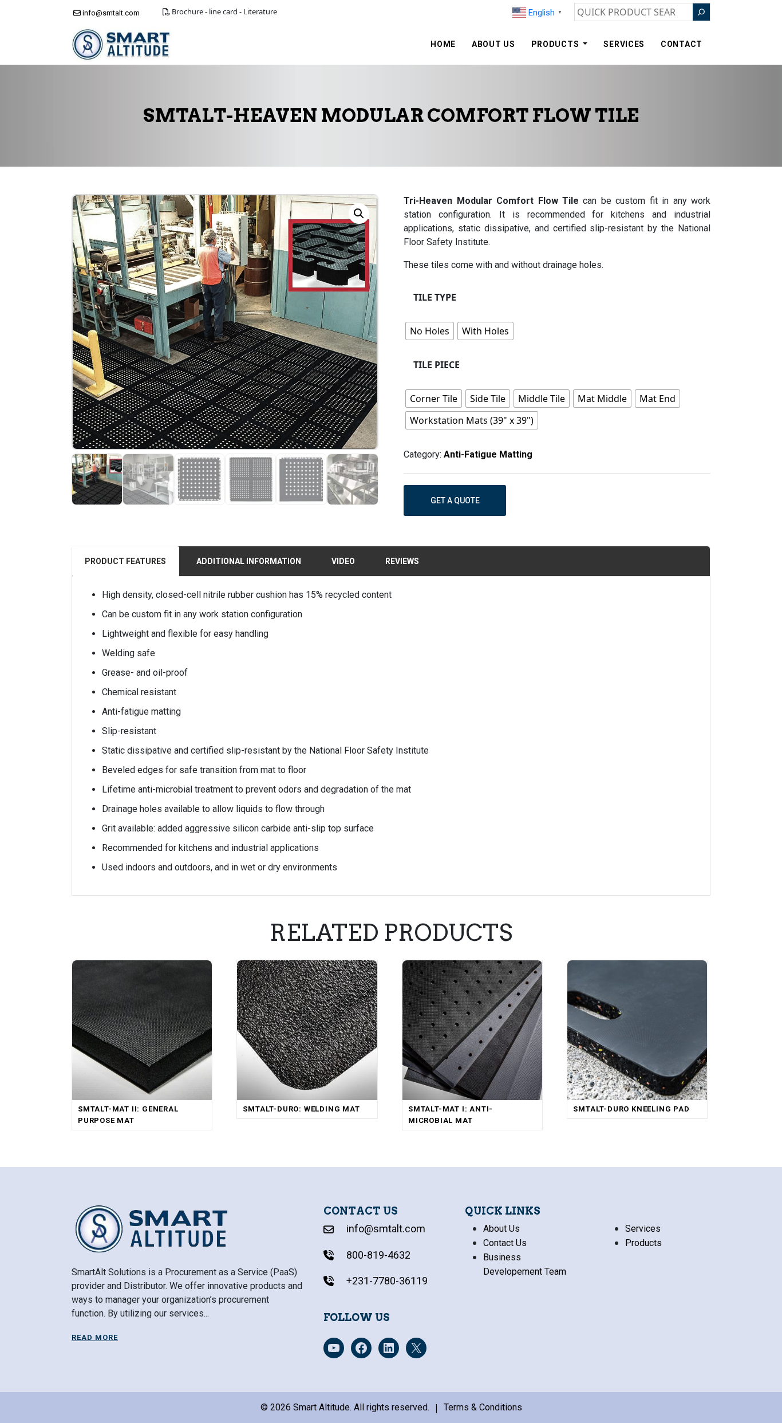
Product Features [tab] (125, 561)
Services (624, 44)
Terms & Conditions (483, 1407)
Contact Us (505, 1242)
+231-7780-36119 (386, 1281)
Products (556, 44)
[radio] (429, 331)
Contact (681, 44)
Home (443, 44)
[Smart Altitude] (122, 44)
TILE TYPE (434, 297)
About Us (493, 44)
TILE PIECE (436, 364)
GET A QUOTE (455, 500)
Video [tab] (343, 561)
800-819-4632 (377, 1255)
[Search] (701, 12)
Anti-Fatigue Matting (488, 454)
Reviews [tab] (402, 561)
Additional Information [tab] (248, 561)
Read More (95, 1337)
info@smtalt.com (110, 13)
